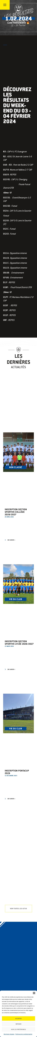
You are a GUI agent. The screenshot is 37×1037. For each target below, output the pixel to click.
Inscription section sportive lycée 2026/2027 (19, 642)
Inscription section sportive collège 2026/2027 (16, 512)
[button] (34, 993)
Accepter (18, 1018)
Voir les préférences (18, 1029)
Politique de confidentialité (23, 1034)
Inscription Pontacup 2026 (17, 772)
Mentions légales (9, 1034)
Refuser (18, 1024)
